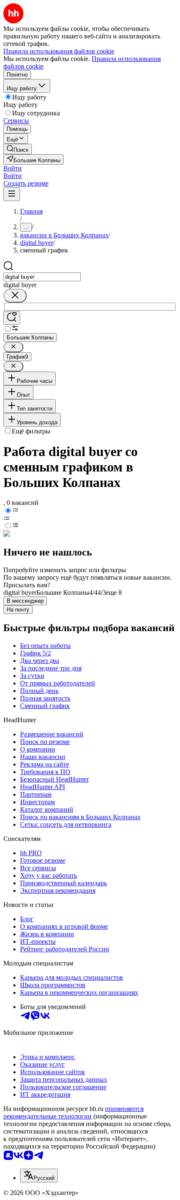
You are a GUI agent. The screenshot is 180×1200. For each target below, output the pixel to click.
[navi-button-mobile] (11, 194)
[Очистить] (15, 296)
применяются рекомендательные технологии (73, 1112)
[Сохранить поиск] (11, 318)
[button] (12, 168)
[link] (17, 149)
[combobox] (42, 277)
